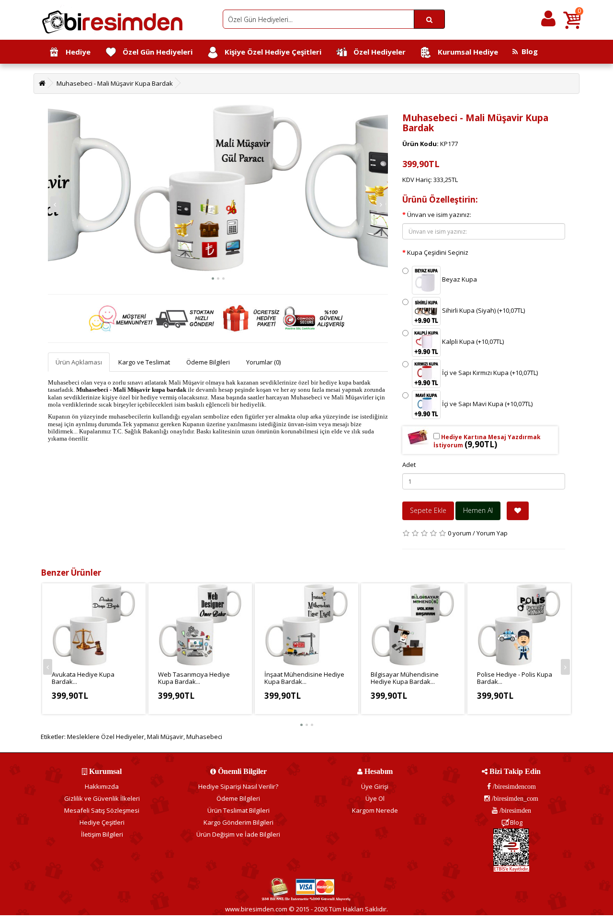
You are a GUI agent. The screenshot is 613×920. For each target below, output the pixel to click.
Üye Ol (375, 798)
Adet (409, 464)
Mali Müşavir (165, 736)
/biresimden (514, 810)
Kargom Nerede (375, 810)
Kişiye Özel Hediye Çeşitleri (270, 52)
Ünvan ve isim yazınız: (439, 214)
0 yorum (459, 533)
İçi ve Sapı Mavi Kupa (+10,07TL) (487, 404)
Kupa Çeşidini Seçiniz (437, 252)
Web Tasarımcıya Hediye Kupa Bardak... (194, 677)
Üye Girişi (374, 786)
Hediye (75, 52)
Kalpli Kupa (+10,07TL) (472, 342)
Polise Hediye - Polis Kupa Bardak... (514, 677)
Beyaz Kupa (459, 279)
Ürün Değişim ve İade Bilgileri (238, 834)
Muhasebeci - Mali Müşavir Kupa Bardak (115, 83)
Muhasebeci (204, 736)
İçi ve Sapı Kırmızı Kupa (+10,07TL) (489, 373)
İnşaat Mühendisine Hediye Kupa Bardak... (304, 677)
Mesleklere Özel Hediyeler (105, 736)
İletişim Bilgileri (102, 834)
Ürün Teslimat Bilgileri (238, 810)
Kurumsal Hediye (465, 52)
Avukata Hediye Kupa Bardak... (83, 677)
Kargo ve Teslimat (144, 362)
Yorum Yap (492, 533)
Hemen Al (478, 510)
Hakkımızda (102, 786)
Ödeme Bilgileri (208, 362)
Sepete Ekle (428, 510)
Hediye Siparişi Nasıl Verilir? (238, 786)
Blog (528, 51)
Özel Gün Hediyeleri (155, 52)
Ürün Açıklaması (79, 362)
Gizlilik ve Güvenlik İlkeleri (102, 798)
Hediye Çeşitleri (102, 822)
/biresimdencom (513, 786)
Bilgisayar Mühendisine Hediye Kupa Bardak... (405, 677)
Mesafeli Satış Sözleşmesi (101, 810)
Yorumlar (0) (263, 362)
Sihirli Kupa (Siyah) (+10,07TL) (483, 311)
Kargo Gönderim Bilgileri (238, 822)
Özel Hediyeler (377, 52)
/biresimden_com (514, 798)
